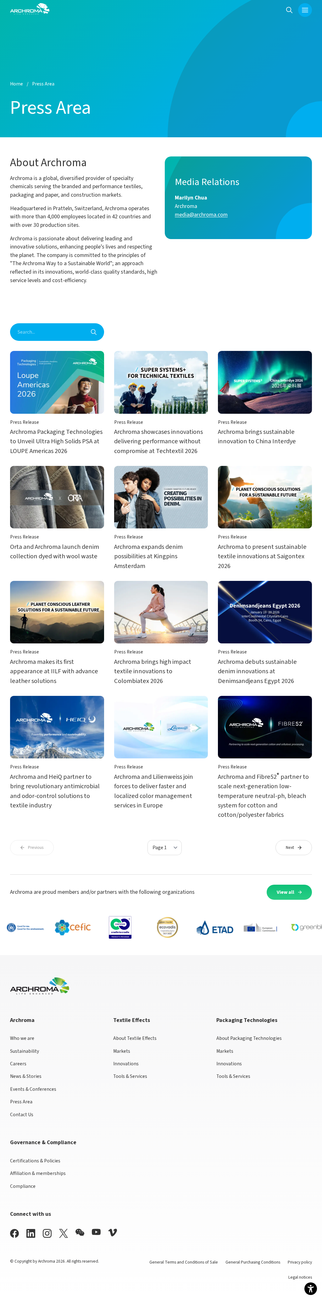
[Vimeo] (112, 1233)
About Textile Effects (135, 1038)
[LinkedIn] (30, 1233)
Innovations (126, 1063)
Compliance (23, 1186)
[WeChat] (79, 1232)
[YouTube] (96, 1232)
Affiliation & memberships (38, 1173)
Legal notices (300, 1277)
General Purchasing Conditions (252, 1262)
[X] (63, 1233)
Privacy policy (300, 1262)
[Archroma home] (29, 8)
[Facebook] (14, 1233)
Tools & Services (130, 1076)
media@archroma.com (201, 215)
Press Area (21, 1101)
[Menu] (305, 10)
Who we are (22, 1038)
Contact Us (21, 1114)
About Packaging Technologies (249, 1038)
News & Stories (26, 1076)
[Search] (289, 10)
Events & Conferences (33, 1089)
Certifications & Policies (35, 1160)
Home (16, 83)
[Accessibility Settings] (310, 1288)
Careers (18, 1063)
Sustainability (24, 1051)
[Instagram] (47, 1233)
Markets (121, 1051)
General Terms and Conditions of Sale (183, 1262)
